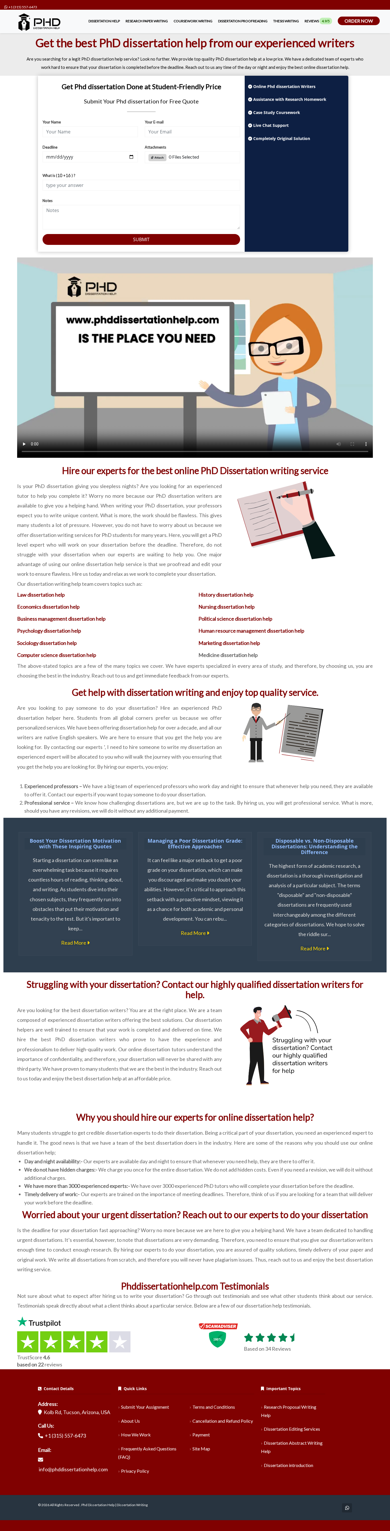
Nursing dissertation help (226, 606)
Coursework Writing (193, 21)
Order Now (359, 20)
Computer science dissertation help (56, 655)
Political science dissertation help (235, 618)
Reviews (317, 21)
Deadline (50, 147)
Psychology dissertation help (49, 630)
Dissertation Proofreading (243, 21)
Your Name (52, 122)
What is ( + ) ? (59, 175)
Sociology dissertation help (47, 643)
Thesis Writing (286, 21)
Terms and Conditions (213, 1407)
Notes (48, 200)
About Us (130, 1421)
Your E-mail (154, 122)
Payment (201, 1434)
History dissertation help (226, 594)
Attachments (155, 147)
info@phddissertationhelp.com (73, 1469)
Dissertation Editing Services (292, 1429)
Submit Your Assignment (145, 1407)
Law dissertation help (41, 594)
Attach (159, 157)
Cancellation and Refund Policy (222, 1421)
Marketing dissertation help (229, 643)
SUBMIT (141, 239)
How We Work (136, 1434)
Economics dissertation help (48, 606)
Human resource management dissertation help (251, 630)
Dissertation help (104, 21)
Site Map (201, 1448)
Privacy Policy (135, 1471)
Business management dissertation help (61, 618)
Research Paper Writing (147, 21)
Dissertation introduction (288, 1465)
